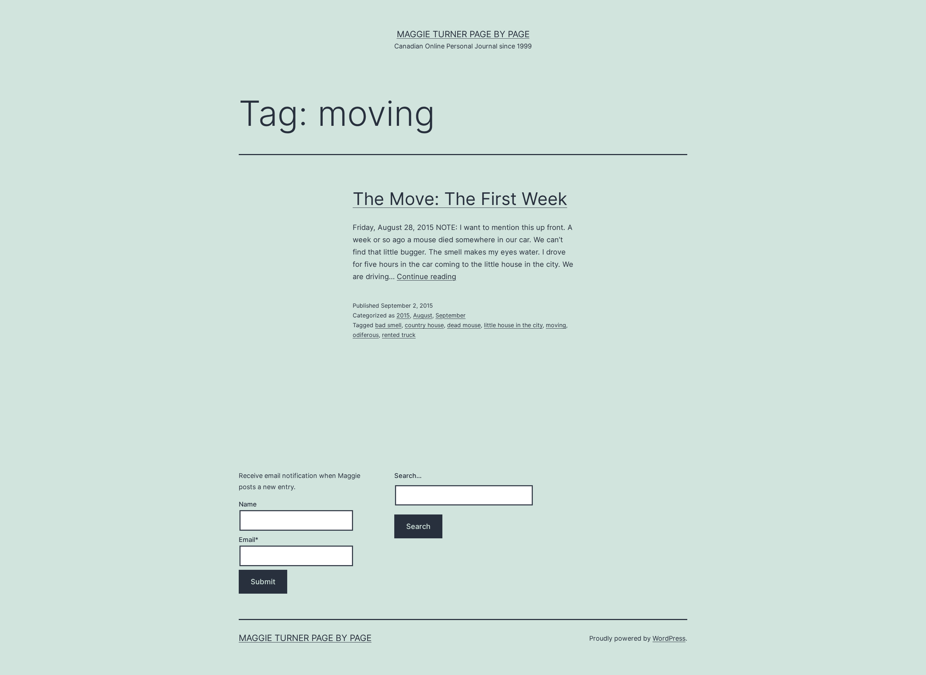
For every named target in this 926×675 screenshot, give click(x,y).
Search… (408, 475)
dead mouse (464, 325)
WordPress (669, 638)
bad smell (388, 325)
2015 (403, 315)
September (451, 315)
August (422, 315)
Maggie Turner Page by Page (463, 34)
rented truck (399, 334)
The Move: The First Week (460, 198)
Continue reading (426, 276)
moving (556, 325)
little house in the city (513, 325)
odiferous (366, 334)
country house (424, 325)
